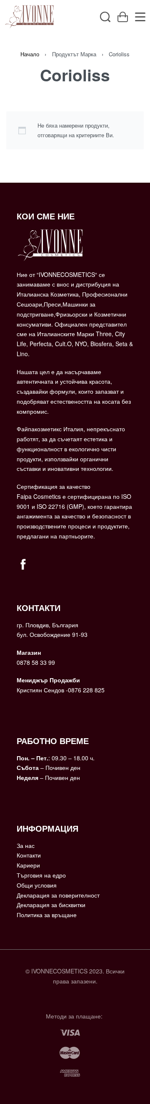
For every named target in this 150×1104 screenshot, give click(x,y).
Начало (29, 54)
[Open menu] (140, 17)
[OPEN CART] (122, 17)
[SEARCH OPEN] (105, 17)
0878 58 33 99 (36, 662)
